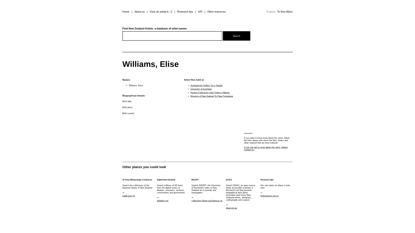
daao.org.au (231, 208)
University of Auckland (201, 89)
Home (125, 11)
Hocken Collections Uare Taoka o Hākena (210, 92)
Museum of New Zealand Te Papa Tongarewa (211, 96)
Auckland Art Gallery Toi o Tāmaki (206, 85)
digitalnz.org (162, 201)
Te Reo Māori (285, 11)
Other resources (216, 11)
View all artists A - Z (161, 11)
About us (139, 11)
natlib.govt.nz (128, 196)
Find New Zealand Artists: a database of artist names (154, 28)
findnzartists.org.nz (270, 196)
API (200, 11)
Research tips (185, 11)
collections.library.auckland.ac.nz (207, 201)
